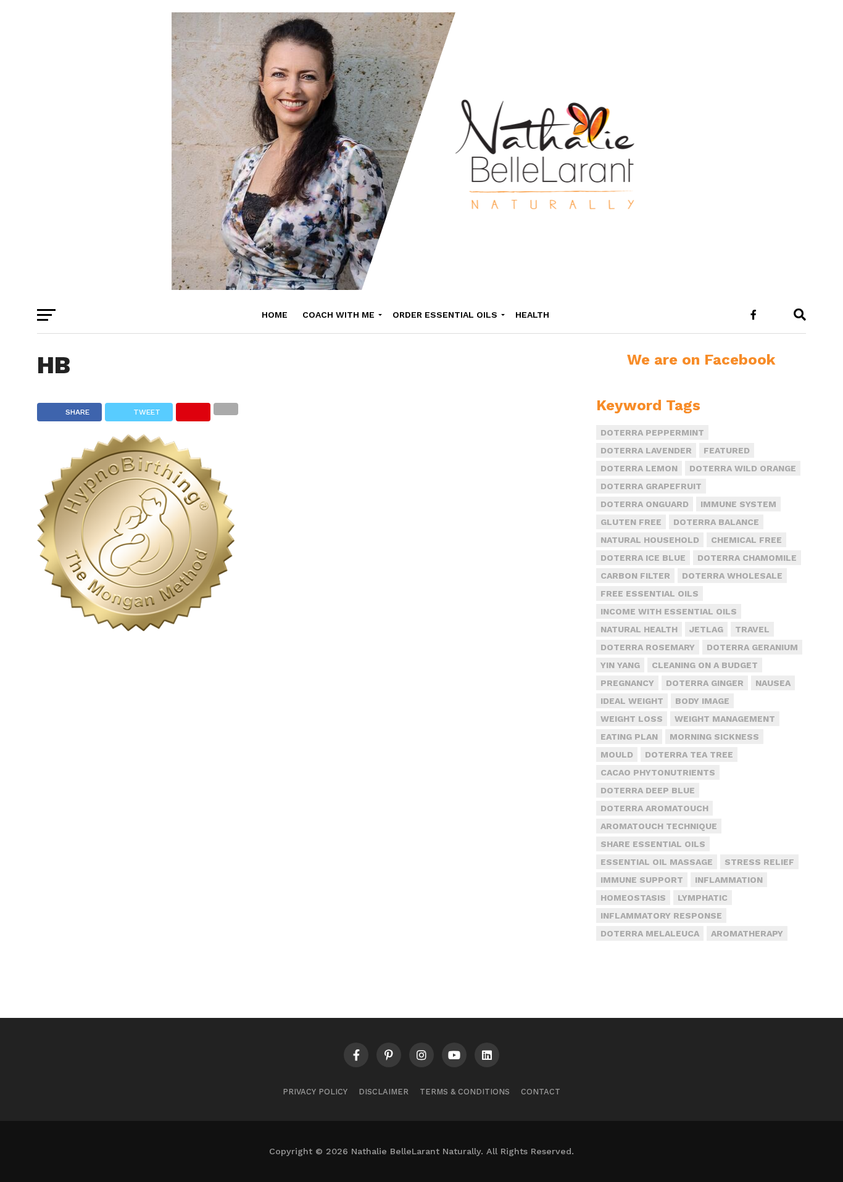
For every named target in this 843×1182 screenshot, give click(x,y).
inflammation (729, 880)
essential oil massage (656, 862)
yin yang (620, 665)
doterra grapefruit (651, 486)
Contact (540, 1091)
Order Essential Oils (444, 315)
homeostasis (633, 898)
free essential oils (649, 593)
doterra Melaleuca (649, 933)
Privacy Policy (315, 1091)
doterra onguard (644, 504)
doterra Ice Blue (643, 558)
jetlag (706, 629)
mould (616, 754)
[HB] (136, 627)
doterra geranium (752, 647)
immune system (738, 504)
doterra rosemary (647, 647)
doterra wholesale (732, 576)
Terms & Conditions (465, 1091)
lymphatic (703, 898)
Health (532, 315)
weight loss (631, 719)
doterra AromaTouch (654, 808)
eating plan (629, 737)
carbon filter (635, 576)
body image (702, 701)
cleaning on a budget (705, 665)
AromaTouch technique (658, 826)
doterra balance (716, 522)
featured (727, 450)
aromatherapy (747, 933)
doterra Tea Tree (689, 754)
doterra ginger (705, 683)
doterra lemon (639, 468)
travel (752, 629)
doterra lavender (646, 450)
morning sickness (714, 737)
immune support (641, 880)
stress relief (759, 862)
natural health (639, 629)
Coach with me (338, 315)
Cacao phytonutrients (657, 772)
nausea (773, 683)
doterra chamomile (747, 558)
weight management (725, 719)
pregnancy (627, 683)
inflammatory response (661, 915)
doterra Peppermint (652, 432)
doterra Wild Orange (742, 468)
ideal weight (631, 701)
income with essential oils (668, 611)
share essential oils (652, 844)
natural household (649, 540)
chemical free (746, 540)
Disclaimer (384, 1091)
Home (275, 315)
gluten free (631, 522)
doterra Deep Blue (647, 790)
